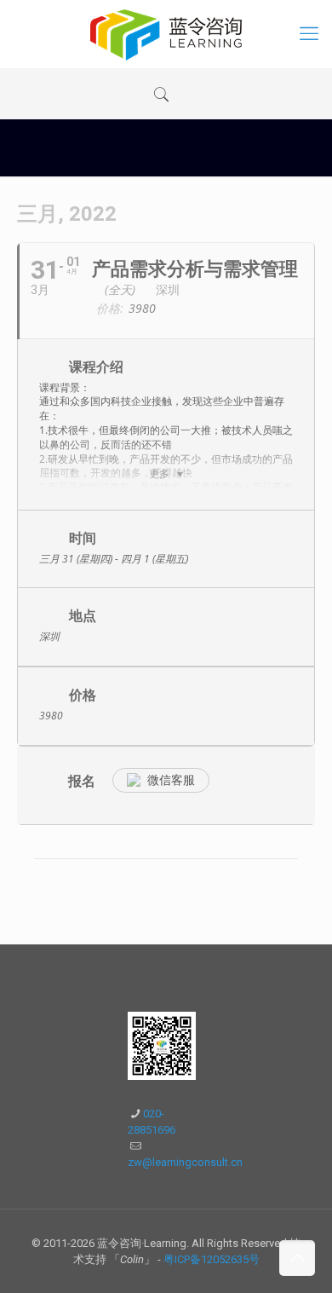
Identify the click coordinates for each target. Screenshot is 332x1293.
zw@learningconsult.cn (185, 1162)
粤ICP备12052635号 (211, 1259)
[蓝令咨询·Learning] (166, 34)
